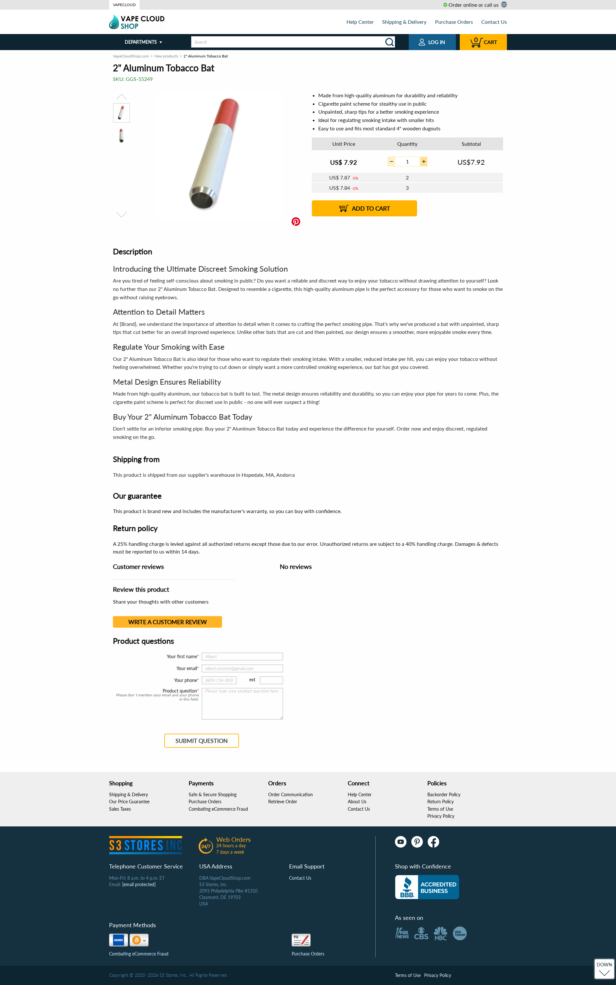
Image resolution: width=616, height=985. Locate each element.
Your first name (182, 656)
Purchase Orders (454, 22)
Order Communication (290, 794)
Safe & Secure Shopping (212, 794)
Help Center (360, 22)
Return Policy (440, 801)
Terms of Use (440, 809)
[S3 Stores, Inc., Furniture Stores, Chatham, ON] (427, 887)
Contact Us (494, 22)
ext (252, 679)
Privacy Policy (440, 816)
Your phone (185, 680)
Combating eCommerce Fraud (218, 809)
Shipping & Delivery (404, 22)
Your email (186, 668)
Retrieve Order (282, 801)
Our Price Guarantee (129, 801)
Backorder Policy (443, 794)
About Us (357, 801)
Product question (180, 691)
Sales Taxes (120, 809)
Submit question (201, 740)
